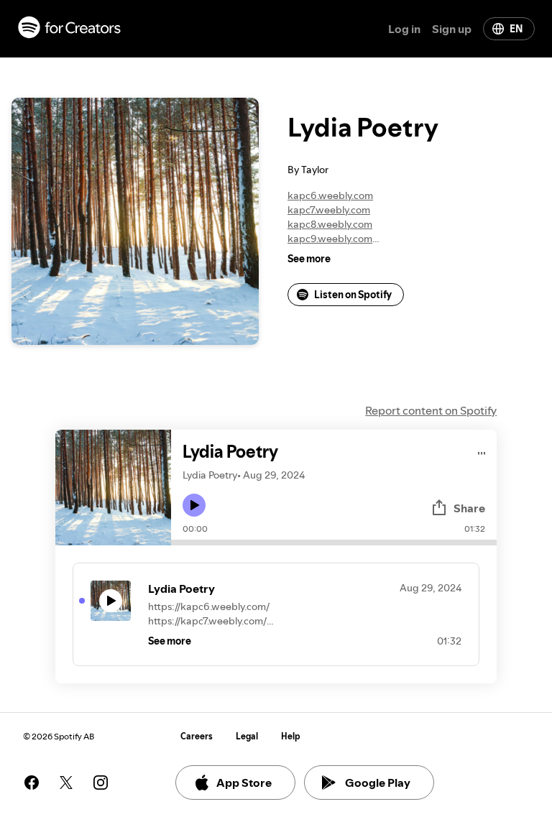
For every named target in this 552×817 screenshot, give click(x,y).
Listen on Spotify (353, 294)
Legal (247, 736)
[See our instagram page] (100, 782)
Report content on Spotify (431, 410)
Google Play (377, 782)
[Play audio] (482, 451)
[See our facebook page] (31, 782)
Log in (404, 29)
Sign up (452, 29)
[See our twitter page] (66, 782)
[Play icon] (194, 505)
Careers (196, 736)
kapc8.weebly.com (330, 224)
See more (309, 258)
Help (290, 736)
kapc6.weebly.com (330, 195)
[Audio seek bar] (334, 542)
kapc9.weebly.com (330, 238)
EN (516, 29)
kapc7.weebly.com (329, 210)
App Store (244, 782)
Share (469, 508)
